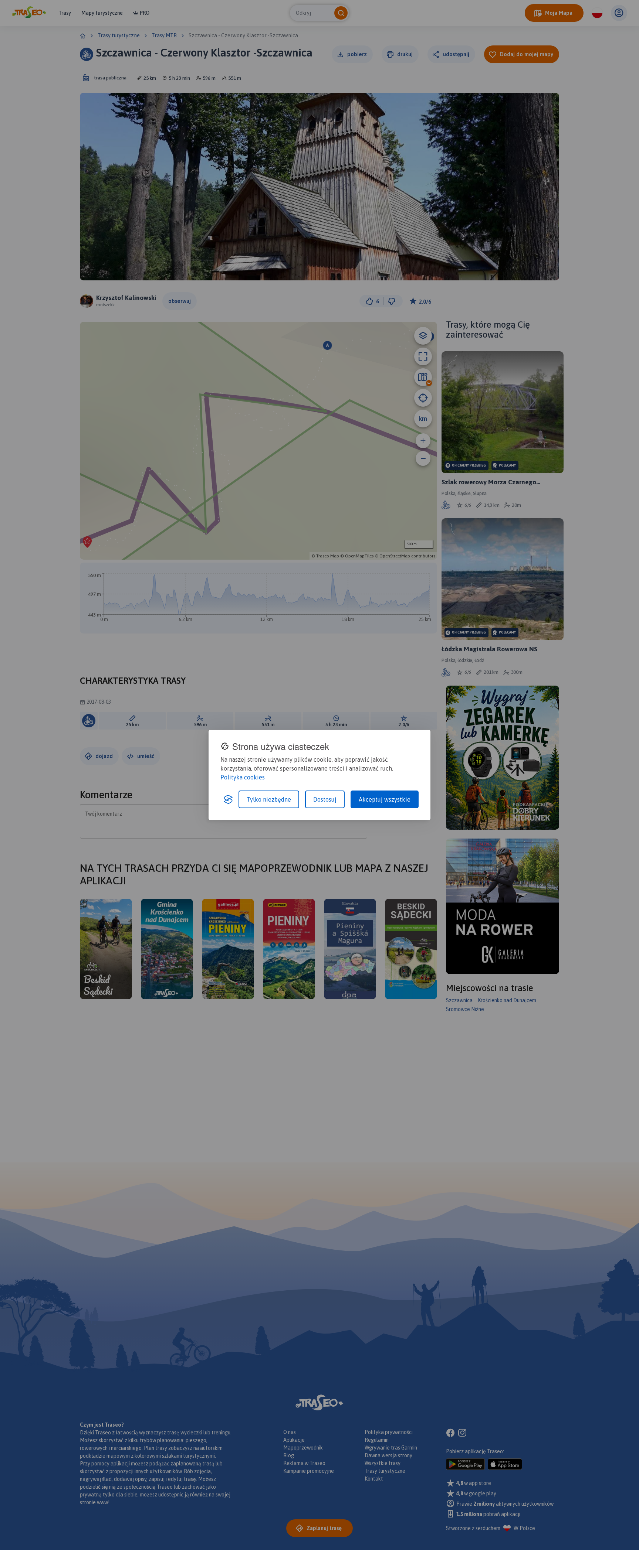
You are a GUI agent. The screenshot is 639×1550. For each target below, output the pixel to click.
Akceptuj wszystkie (384, 799)
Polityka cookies (242, 777)
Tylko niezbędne (269, 799)
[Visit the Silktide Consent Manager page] (228, 799)
